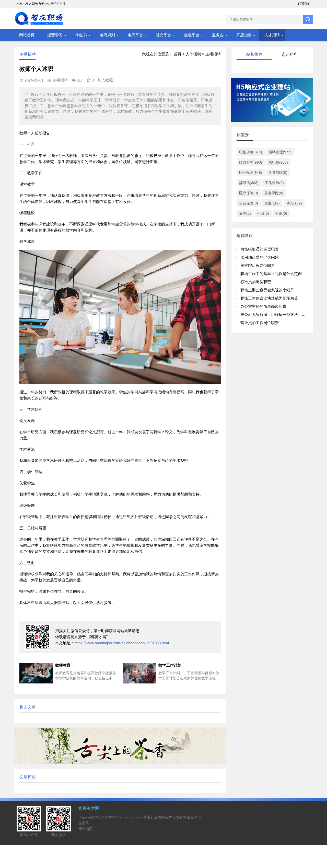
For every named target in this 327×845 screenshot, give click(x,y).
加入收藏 (105, 80)
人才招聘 (272, 35)
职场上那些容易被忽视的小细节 (267, 290)
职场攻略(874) (250, 152)
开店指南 (244, 35)
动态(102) (294, 203)
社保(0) (281, 213)
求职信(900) (278, 162)
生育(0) (263, 213)
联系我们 (304, 4)
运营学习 (55, 35)
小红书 (81, 35)
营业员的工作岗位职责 (259, 323)
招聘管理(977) (279, 152)
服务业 (218, 35)
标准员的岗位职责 (255, 282)
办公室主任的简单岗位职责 (263, 306)
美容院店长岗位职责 (257, 265)
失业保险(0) (248, 203)
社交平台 (163, 35)
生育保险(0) (277, 172)
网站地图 (85, 829)
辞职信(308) (249, 183)
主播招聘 (213, 54)
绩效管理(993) (250, 162)
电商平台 (135, 35)
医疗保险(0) (248, 193)
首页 (177, 54)
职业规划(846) (250, 172)
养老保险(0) (273, 193)
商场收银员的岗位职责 (259, 249)
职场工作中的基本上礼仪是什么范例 (271, 273)
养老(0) (245, 213)
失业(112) (272, 203)
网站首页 (26, 35)
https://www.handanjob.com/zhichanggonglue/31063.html (121, 643)
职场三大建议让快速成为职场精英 (269, 298)
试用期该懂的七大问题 (259, 257)
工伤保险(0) (274, 183)
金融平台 (191, 35)
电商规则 (107, 35)
